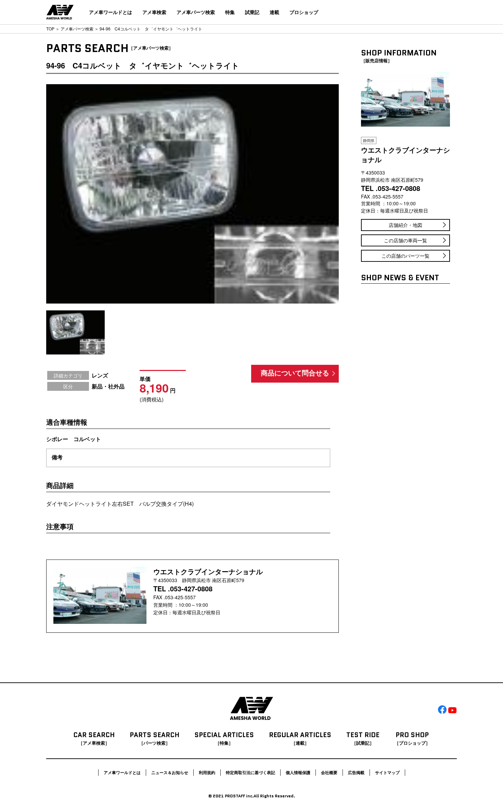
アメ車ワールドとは (110, 12)
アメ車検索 (154, 12)
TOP (50, 28)
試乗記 (252, 12)
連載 (274, 12)
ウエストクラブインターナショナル (208, 571)
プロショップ (303, 12)
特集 (230, 12)
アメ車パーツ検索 (196, 12)
